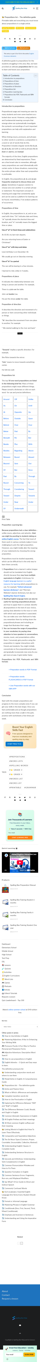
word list (16, 783)
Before (6, 419)
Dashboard (6, 944)
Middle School (7, 951)
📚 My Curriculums (23, 48)
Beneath (6, 438)
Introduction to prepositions (14, 78)
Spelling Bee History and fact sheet (20, 1277)
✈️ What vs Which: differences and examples (19, 1092)
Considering (19, 489)
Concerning (19, 483)
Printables (5, 31)
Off (15, 399)
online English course (10, 539)
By (29, 431)
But (29, 438)
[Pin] (14, 38)
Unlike (30, 399)
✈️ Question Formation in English (15, 1172)
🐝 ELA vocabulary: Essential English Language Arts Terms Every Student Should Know (18, 1195)
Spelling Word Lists (8, 28)
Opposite (18, 412)
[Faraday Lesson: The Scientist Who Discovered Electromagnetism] (5, 1268)
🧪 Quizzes (6, 969)
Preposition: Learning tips (13, 92)
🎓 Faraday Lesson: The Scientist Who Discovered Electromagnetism (21, 1268)
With (30, 444)
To (29, 483)
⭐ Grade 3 (16, 770)
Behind (6, 425)
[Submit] (24, 38)
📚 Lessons (6, 965)
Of (4, 470)
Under (5, 502)
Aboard (31, 457)
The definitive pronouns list (12, 1069)
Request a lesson (10, 1299)
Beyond (6, 464)
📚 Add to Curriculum (9, 48)
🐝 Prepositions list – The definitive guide (18, 1085)
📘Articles (6, 990)
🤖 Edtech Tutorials (9, 993)
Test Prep (5, 958)
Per (15, 438)
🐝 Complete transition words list (15, 1096)
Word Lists (17, 761)
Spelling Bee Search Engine (14, 596)
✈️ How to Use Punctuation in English (17, 1099)
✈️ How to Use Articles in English (15, 1036)
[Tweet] (10, 38)
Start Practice (14, 744)
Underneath (19, 509)
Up (29, 412)
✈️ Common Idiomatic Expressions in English (19, 1116)
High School (6, 955)
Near (16, 502)
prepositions (18, 757)
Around (6, 399)
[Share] (19, 38)
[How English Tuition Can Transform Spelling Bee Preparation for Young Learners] (5, 1259)
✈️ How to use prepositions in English (17, 1059)
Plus (16, 444)
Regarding (18, 451)
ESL (3, 962)
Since (30, 470)
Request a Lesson (8, 997)
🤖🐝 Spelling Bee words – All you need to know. (23, 1250)
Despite (17, 496)
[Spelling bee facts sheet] (5, 1277)
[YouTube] (20, 1325)
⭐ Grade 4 (16, 774)
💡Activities (6, 972)
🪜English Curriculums (11, 976)
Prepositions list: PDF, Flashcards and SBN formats (19, 96)
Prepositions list (10, 89)
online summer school (16, 1010)
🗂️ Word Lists (7, 979)
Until (30, 406)
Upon (30, 419)
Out (29, 464)
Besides (6, 451)
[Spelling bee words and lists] (5, 1250)
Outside (17, 419)
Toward (31, 489)
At (4, 412)
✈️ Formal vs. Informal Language (14, 1201)
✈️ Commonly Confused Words (14, 1188)
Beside (6, 444)
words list (17, 779)
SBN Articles (20, 28)
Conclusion (8, 100)
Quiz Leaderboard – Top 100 (13, 1000)
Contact (6, 1295)
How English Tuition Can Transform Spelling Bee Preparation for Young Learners (23, 1259)
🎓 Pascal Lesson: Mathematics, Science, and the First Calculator (25, 338)
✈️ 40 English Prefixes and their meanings (18, 1119)
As (4, 406)
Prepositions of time (11, 81)
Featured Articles (31, 28)
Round (17, 457)
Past (16, 431)
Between (6, 457)
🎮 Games (6, 983)
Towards (31, 496)
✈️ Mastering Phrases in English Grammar (18, 1205)
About (5, 1291)
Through (31, 476)
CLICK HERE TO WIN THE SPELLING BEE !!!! (20, 2)
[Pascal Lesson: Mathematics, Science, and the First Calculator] (6, 339)
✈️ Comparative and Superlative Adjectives (19, 1136)
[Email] (30, 38)
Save (16, 464)
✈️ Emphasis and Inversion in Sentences (17, 1215)
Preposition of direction (12, 86)
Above (30, 451)
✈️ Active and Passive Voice (13, 1089)
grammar (31, 788)
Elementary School (9, 948)
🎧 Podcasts (6, 986)
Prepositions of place (11, 84)
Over (16, 425)
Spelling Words (19, 766)
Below (5, 431)
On (15, 406)
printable (16, 788)
